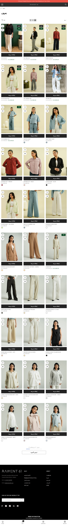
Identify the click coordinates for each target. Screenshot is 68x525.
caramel (2, 270)
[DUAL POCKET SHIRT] (56, 119)
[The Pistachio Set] (11, 78)
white (46, 227)
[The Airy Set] (56, 78)
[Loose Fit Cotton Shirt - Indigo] (56, 374)
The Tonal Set (27, 58)
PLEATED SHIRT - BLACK (51, 181)
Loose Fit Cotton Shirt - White (8, 437)
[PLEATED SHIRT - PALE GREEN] (11, 204)
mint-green (2, 227)
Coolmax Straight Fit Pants (52, 309)
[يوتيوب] (17, 506)
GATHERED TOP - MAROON (6, 181)
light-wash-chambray (24, 142)
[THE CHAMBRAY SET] (11, 119)
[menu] (2, 5)
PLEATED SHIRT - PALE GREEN (7, 224)
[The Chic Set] (11, 38)
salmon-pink (24, 440)
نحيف (4, 8)
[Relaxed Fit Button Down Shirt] (34, 374)
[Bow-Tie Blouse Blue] (56, 417)
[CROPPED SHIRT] (34, 119)
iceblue (46, 440)
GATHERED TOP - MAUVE (29, 181)
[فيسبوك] (2, 506)
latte (2, 355)
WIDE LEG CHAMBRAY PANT (29, 224)
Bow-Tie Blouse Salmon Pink (30, 437)
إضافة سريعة (11, 55)
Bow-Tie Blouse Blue (51, 437)
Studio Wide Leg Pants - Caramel (31, 267)
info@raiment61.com (9, 483)
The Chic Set (4, 58)
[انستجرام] (6, 506)
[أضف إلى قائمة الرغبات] (2, 26)
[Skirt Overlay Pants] (11, 289)
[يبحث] (66, 5)
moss (2, 313)
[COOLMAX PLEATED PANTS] (56, 204)
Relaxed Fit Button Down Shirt (31, 394)
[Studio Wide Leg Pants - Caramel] (34, 247)
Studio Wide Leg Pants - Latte (8, 352)
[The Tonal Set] (34, 38)
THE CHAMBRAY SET (5, 139)
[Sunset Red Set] (56, 38)
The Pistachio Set (5, 98)
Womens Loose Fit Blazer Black (53, 352)
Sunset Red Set (49, 58)
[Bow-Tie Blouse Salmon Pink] (34, 417)
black (46, 185)
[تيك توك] (10, 506)
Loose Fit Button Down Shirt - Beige (9, 394)
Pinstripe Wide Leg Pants (29, 352)
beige (24, 313)
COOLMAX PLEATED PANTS (51, 224)
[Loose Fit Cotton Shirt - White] (11, 417)
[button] (31, 20)
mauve (24, 185)
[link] (22, 522)
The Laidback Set (27, 98)
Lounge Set (48, 267)
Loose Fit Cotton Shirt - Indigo (53, 394)
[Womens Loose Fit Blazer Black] (56, 332)
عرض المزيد (34, 452)
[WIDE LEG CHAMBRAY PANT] (34, 204)
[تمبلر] (13, 506)
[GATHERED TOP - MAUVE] (34, 161)
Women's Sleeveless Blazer (8, 267)
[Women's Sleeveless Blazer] (11, 247)
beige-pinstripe (24, 355)
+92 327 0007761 (8, 480)
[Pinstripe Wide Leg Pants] (34, 332)
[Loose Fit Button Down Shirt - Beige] (11, 374)
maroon (2, 185)
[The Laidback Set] (34, 78)
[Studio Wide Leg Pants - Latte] (11, 332)
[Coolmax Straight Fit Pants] (56, 289)
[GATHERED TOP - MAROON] (11, 161)
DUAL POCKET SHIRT (50, 139)
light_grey (46, 398)
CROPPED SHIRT (27, 139)
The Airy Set (48, 98)
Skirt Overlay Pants (6, 309)
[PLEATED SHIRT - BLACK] (56, 161)
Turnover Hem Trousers (29, 309)
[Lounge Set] (56, 247)
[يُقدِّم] (22, 500)
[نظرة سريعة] (2, 29)
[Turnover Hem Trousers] (34, 289)
